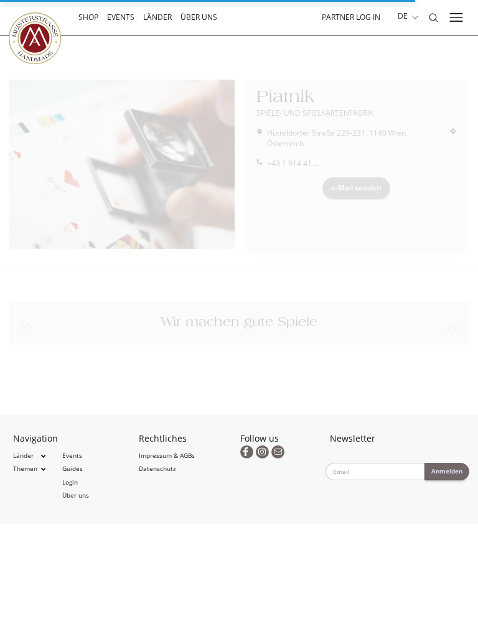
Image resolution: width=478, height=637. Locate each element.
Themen (25, 469)
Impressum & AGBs (167, 456)
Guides (72, 469)
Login (70, 482)
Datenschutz (157, 469)
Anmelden (446, 471)
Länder (157, 17)
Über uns (198, 17)
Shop (88, 17)
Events (120, 17)
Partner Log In (351, 17)
